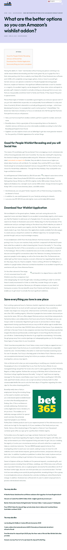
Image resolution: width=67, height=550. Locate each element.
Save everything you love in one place (19, 64)
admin (6, 36)
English (52, 1)
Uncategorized (22, 36)
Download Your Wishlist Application (18, 61)
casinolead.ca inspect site (16, 160)
